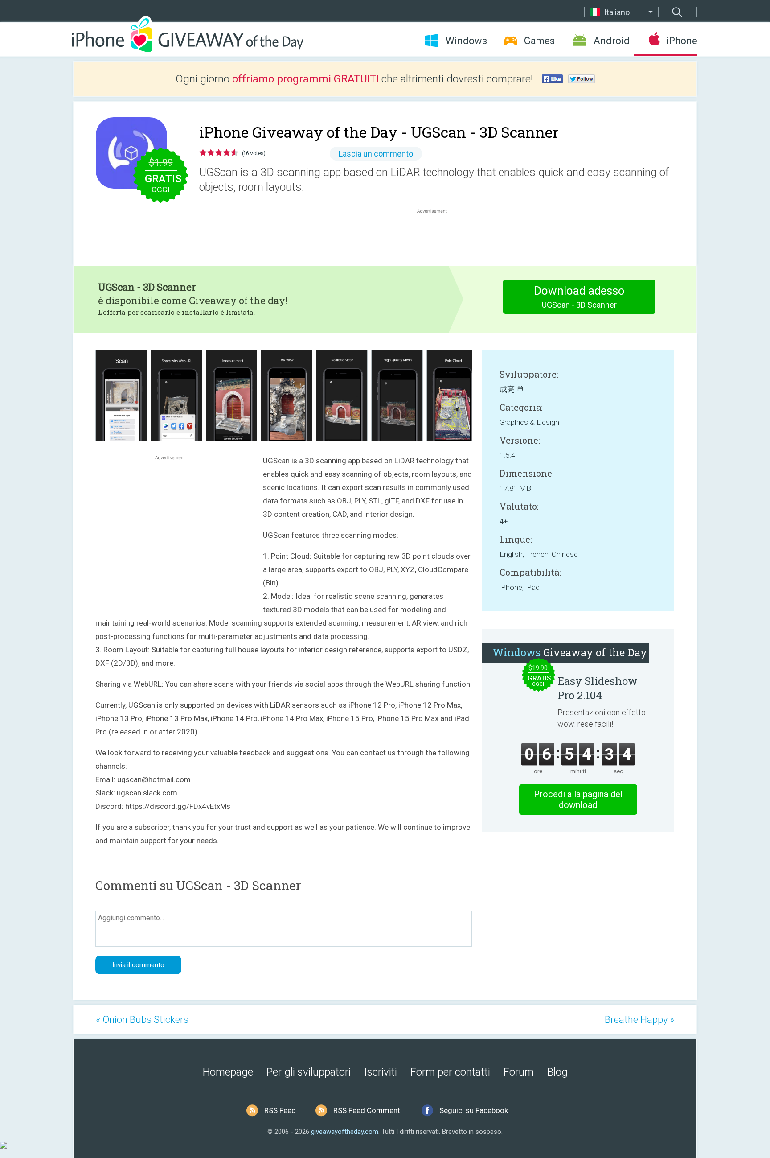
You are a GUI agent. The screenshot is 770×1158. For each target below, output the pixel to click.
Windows (466, 40)
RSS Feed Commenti (367, 1110)
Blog (557, 1072)
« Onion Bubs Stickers (142, 1019)
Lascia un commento (376, 153)
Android (612, 40)
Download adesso (579, 296)
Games (539, 40)
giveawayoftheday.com (344, 1132)
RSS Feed (280, 1110)
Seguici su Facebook (473, 1110)
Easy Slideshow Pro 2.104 (597, 688)
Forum (519, 1072)
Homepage (228, 1072)
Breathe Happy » (639, 1019)
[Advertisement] (436, 236)
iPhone (681, 40)
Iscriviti (380, 1072)
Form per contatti (450, 1072)
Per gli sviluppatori (308, 1072)
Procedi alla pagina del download (578, 799)
